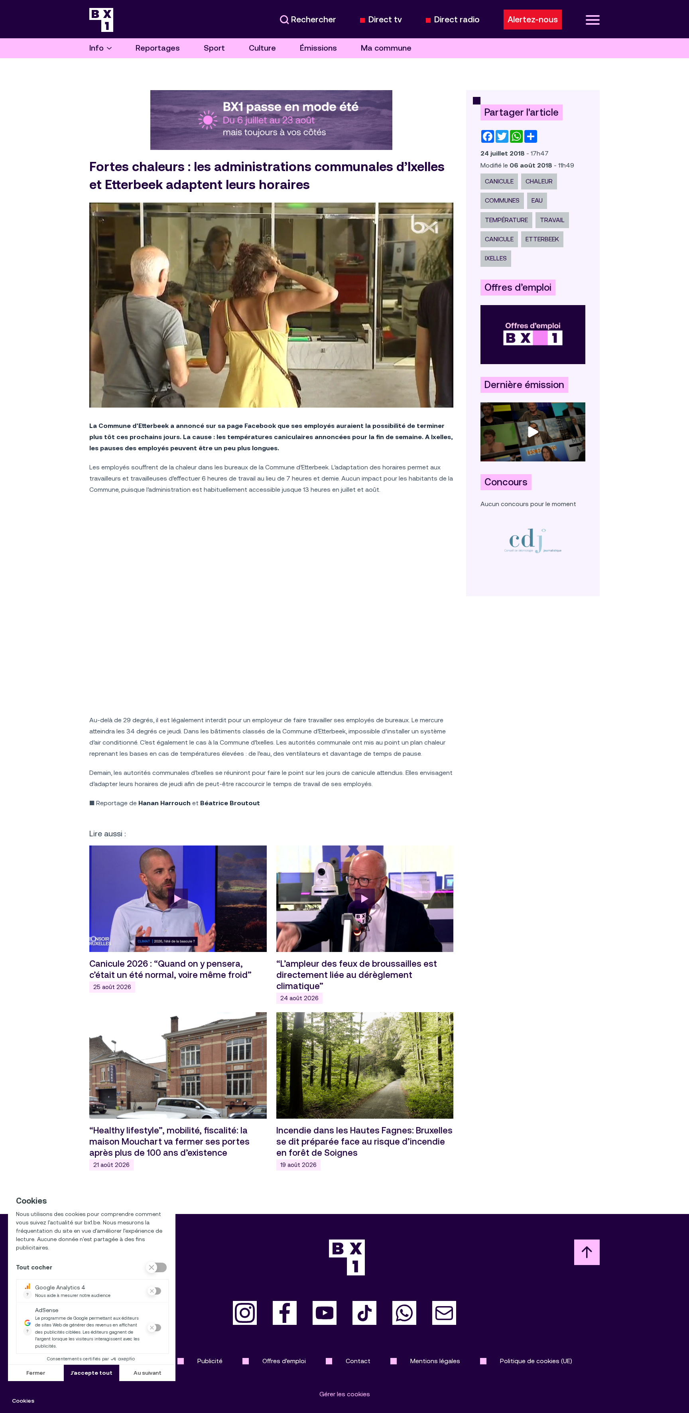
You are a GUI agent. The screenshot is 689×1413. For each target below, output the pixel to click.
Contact (358, 1361)
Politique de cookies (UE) (536, 1361)
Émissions (318, 48)
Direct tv (385, 20)
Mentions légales (435, 1361)
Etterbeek (542, 239)
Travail (552, 220)
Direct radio (457, 20)
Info (96, 48)
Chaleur (539, 181)
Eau (537, 200)
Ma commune (386, 48)
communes (502, 200)
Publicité (209, 1361)
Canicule (499, 181)
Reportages (158, 48)
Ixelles (496, 258)
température (506, 220)
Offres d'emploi (284, 1361)
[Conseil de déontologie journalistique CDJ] (532, 540)
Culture (262, 48)
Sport (214, 48)
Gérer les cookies (344, 1394)
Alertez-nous (533, 20)
